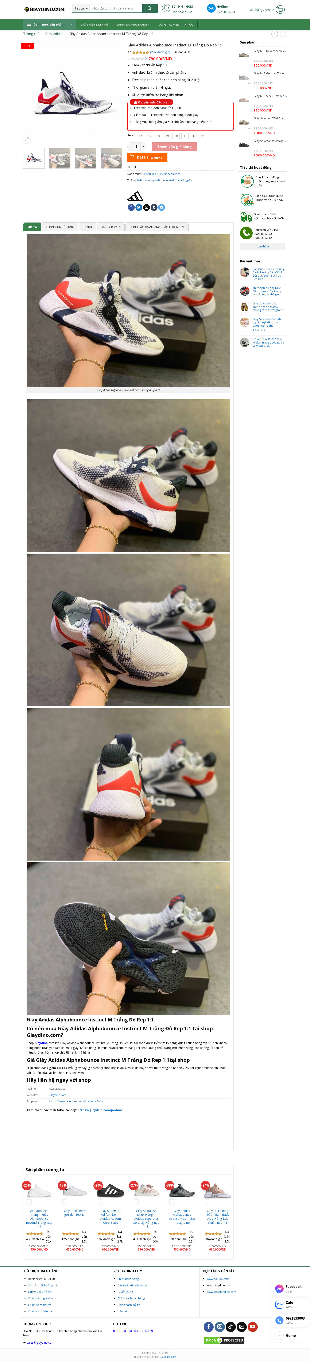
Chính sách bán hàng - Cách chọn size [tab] (157, 227)
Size (130, 135)
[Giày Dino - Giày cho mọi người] (44, 9)
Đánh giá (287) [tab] (111, 227)
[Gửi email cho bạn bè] (146, 207)
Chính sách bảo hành (41, 1311)
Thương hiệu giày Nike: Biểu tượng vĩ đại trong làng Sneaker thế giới (267, 291)
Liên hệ (122, 1311)
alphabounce (141, 180)
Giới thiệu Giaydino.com (132, 1285)
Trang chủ (31, 33)
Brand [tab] (87, 227)
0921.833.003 (122, 1331)
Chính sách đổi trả (39, 1305)
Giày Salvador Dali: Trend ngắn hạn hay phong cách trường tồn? (268, 307)
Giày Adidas (54, 33)
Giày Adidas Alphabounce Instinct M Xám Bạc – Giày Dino (181, 1217)
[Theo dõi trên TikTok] (231, 1327)
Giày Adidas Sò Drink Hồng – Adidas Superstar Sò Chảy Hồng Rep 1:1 (146, 1219)
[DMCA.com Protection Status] (224, 1340)
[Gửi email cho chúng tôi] (242, 1327)
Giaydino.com (57, 1095)
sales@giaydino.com (40, 1342)
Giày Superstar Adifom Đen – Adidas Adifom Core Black (110, 1217)
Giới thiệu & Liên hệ (94, 24)
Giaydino (41, 1043)
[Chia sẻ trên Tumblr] (154, 207)
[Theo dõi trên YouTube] (253, 1327)
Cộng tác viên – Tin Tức (176, 24)
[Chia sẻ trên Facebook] (131, 207)
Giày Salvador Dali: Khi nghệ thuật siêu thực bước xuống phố (267, 322)
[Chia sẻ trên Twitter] (138, 207)
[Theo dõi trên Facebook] (209, 1327)
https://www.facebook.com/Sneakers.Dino (76, 1101)
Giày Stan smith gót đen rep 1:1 (75, 1213)
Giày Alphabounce (168, 174)
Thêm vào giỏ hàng (174, 146)
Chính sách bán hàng (131, 24)
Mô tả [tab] (32, 227)
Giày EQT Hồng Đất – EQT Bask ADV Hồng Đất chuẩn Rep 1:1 (218, 1217)
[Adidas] (135, 196)
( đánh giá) (160, 52)
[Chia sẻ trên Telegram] (161, 207)
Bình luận (260, 330)
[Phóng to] (27, 140)
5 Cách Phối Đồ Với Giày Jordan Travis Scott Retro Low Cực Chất (268, 343)
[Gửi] (149, 8)
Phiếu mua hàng (128, 1279)
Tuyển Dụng (125, 1292)
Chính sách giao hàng (42, 1298)
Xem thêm (262, 246)
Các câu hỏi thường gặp (43, 1285)
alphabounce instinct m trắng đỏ (171, 180)
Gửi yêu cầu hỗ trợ (39, 1292)
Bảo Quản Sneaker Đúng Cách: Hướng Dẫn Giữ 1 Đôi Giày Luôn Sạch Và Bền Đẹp (268, 274)
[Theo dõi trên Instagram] (220, 1327)
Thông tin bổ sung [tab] (60, 227)
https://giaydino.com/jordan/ (99, 1110)
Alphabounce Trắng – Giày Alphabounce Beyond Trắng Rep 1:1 (39, 1219)
